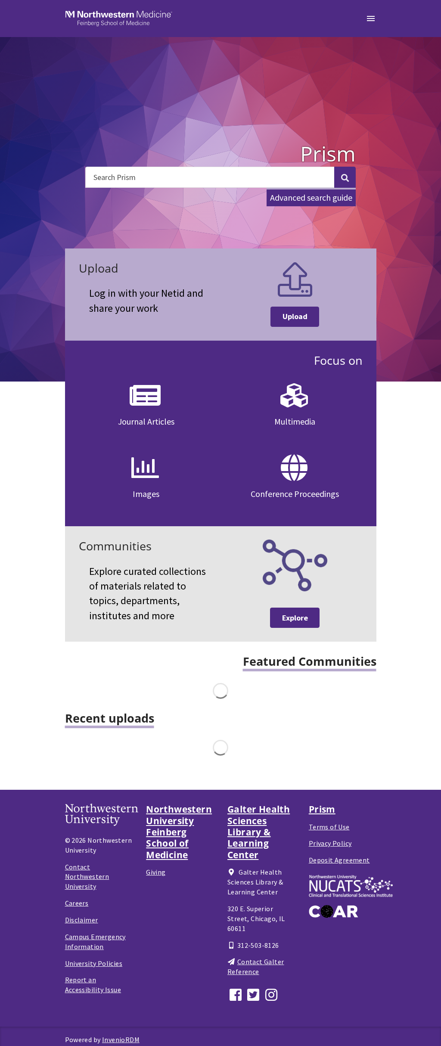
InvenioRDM (121, 1039)
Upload (295, 316)
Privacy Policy (330, 843)
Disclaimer (81, 920)
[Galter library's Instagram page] (273, 994)
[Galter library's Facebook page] (236, 994)
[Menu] (371, 18)
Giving (155, 872)
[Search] (345, 177)
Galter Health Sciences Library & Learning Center (258, 832)
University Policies (94, 963)
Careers (77, 903)
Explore (295, 618)
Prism (322, 809)
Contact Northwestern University (87, 877)
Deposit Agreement (339, 860)
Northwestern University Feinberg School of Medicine (179, 832)
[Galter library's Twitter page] (254, 994)
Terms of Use (329, 827)
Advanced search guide (311, 197)
